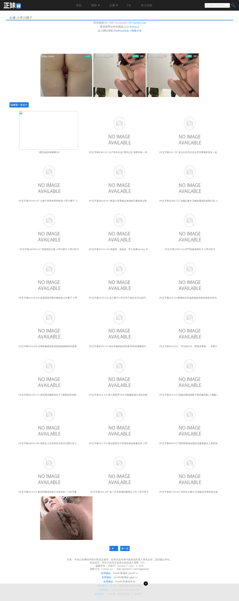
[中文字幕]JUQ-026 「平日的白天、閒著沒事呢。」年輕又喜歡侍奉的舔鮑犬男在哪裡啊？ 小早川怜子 (189, 346)
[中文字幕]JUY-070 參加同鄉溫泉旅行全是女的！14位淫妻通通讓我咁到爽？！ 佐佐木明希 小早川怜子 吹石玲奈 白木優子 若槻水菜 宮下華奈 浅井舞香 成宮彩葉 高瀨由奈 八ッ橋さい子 (49, 492)
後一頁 (125, 548)
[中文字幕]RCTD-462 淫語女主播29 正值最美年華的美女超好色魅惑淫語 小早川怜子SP (189, 492)
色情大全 (136, 30)
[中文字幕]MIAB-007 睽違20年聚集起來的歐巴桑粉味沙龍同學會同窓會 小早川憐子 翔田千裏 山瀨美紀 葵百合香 (119, 200)
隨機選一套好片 (19, 104)
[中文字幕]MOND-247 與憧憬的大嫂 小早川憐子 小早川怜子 (49, 249)
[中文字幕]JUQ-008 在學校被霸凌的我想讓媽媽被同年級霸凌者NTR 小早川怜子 (49, 346)
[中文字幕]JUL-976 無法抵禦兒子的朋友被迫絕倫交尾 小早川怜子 (119, 443)
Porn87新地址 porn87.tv (125, 573)
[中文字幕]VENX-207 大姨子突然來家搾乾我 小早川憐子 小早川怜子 (49, 200)
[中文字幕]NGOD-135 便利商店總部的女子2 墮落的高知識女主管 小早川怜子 (49, 395)
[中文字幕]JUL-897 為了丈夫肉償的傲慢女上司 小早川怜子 (119, 492)
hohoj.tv (134, 26)
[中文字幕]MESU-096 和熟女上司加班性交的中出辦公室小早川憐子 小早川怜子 (49, 443)
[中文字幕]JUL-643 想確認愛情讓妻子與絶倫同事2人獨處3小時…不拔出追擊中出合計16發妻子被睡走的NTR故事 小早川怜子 (189, 395)
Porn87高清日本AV (125, 581)
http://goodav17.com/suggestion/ (133, 569)
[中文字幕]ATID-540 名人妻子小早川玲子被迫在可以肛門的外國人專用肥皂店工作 (119, 297)
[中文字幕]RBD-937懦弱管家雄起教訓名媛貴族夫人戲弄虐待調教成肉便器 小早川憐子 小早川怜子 (189, 443)
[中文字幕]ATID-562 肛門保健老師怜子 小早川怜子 (190, 249)
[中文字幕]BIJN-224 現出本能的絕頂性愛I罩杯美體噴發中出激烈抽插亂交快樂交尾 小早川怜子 (119, 346)
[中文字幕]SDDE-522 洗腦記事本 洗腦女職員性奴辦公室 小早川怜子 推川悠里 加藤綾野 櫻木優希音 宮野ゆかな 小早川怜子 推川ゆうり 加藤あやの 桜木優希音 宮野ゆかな (189, 200)
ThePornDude (121, 30)
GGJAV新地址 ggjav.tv (125, 577)
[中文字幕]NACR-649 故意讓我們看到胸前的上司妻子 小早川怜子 (49, 297)
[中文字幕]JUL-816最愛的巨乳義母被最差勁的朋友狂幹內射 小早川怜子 (189, 297)
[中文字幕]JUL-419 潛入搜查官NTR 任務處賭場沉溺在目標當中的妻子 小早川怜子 (119, 395)
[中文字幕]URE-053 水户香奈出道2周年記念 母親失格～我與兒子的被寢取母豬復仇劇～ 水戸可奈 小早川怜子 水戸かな (119, 152)
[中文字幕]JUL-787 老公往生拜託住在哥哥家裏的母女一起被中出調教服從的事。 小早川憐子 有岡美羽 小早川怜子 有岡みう (189, 152)
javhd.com (140, 22)
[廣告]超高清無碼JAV (49, 152)
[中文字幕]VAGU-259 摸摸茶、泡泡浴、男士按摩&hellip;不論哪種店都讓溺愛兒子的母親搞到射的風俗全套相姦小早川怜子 (119, 249)
